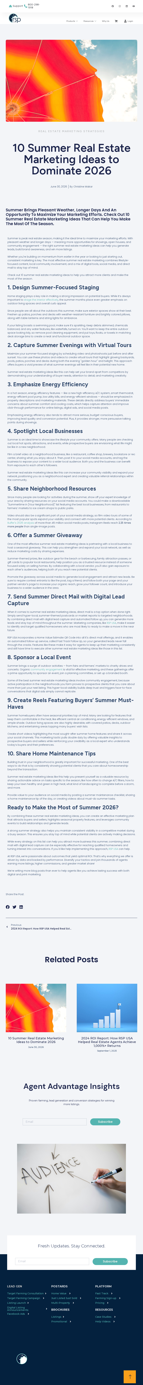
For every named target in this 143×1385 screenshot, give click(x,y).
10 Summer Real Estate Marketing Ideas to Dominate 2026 (36, 1040)
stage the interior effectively (41, 300)
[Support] (10, 6)
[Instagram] (119, 6)
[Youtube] (133, 6)
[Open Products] (77, 21)
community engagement (46, 669)
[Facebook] (112, 6)
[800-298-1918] (25, 6)
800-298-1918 (34, 6)
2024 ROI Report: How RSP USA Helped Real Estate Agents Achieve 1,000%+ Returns (107, 1042)
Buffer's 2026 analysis (20, 523)
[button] (8, 907)
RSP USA (111, 623)
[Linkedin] (126, 6)
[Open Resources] (95, 21)
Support (18, 5)
